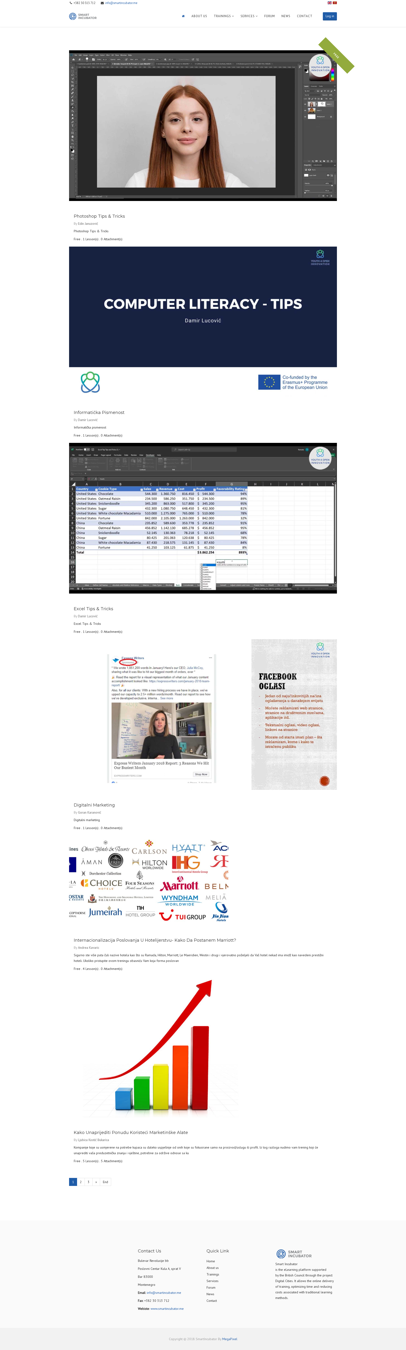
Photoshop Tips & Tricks (99, 216)
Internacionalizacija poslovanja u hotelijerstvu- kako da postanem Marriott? (155, 940)
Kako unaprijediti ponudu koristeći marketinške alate (131, 1132)
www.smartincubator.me (167, 1309)
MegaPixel (229, 1339)
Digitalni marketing (94, 805)
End (105, 1182)
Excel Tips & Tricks (93, 608)
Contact (304, 16)
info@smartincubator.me (121, 3)
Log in (330, 16)
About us (199, 16)
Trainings (222, 16)
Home (211, 1261)
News (285, 16)
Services (248, 16)
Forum (269, 16)
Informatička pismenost (99, 412)
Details (80, 205)
